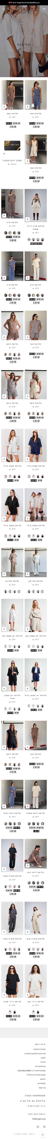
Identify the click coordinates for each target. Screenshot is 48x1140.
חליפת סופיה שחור (12, 876)
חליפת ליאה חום (35, 872)
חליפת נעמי (36, 113)
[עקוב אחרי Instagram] (44, 1126)
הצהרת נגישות (39, 1049)
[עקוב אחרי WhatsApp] (38, 1126)
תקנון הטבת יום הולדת (36, 1075)
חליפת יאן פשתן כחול (36, 695)
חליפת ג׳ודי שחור (12, 1001)
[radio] (32, 123)
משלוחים (42, 1083)
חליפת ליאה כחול (12, 813)
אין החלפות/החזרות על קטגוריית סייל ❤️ (24, 2)
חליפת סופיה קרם (36, 939)
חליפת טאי (35, 344)
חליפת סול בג (12, 581)
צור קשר (42, 1088)
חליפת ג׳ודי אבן (35, 1001)
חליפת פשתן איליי (35, 466)
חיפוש (43, 1079)
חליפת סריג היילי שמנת (35, 227)
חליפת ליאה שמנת (35, 813)
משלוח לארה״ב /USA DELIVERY (32, 1070)
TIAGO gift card (12, 160)
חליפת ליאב (12, 344)
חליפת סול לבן (35, 581)
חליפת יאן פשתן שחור (12, 697)
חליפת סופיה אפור (12, 939)
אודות (43, 1062)
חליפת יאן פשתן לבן (12, 636)
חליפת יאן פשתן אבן (35, 636)
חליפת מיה (12, 222)
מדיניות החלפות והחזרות (35, 1053)
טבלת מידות (40, 1066)
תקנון (43, 1058)
